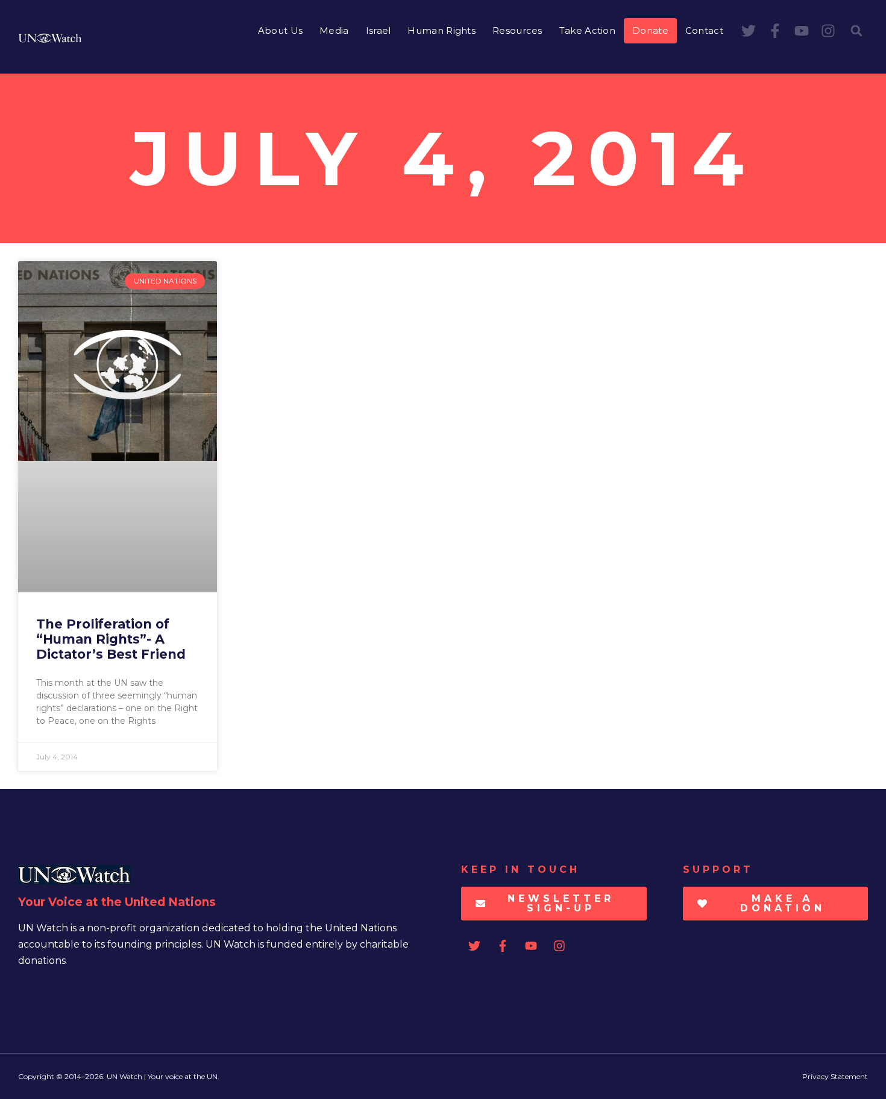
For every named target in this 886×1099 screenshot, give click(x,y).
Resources (517, 30)
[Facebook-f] (775, 31)
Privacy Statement (835, 1076)
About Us (280, 30)
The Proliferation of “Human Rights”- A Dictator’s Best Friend (111, 639)
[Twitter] (748, 31)
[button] (856, 30)
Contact (704, 30)
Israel (378, 30)
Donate (650, 30)
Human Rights (441, 30)
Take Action (587, 30)
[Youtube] (801, 31)
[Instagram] (828, 31)
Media (334, 30)
